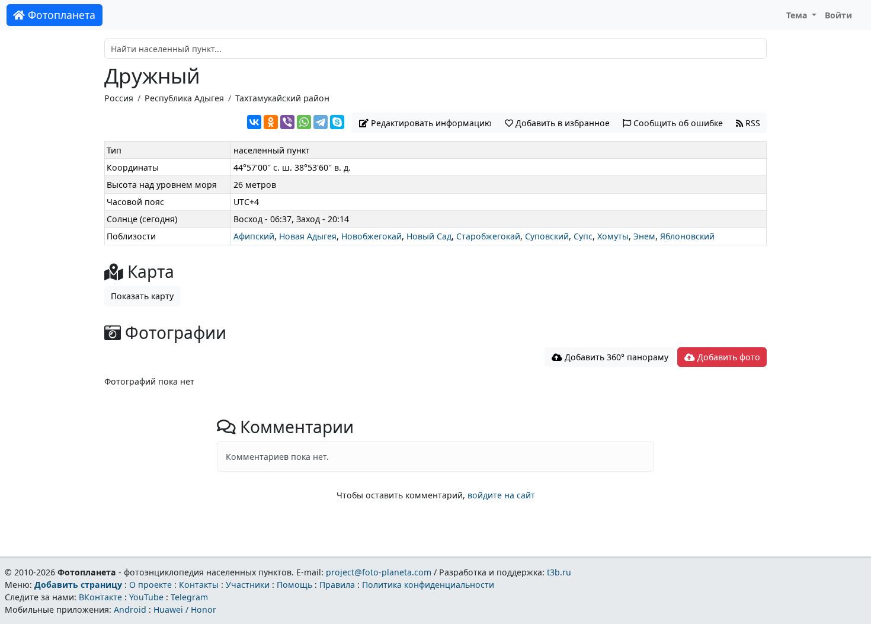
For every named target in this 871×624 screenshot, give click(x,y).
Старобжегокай (488, 236)
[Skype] (337, 122)
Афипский (253, 236)
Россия (118, 98)
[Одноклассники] (271, 122)
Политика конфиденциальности (428, 584)
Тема (798, 15)
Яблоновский (687, 236)
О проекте (150, 584)
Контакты (199, 584)
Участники (248, 584)
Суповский (547, 236)
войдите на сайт (501, 495)
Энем (644, 236)
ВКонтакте (100, 597)
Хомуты (613, 236)
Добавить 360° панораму (615, 357)
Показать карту (142, 296)
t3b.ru (559, 572)
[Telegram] (320, 122)
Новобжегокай (371, 236)
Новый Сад (428, 236)
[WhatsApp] (304, 122)
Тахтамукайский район (282, 98)
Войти (838, 15)
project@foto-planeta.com (378, 572)
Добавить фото (727, 357)
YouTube (146, 597)
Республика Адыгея (184, 98)
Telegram (189, 597)
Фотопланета (60, 15)
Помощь (294, 584)
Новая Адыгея (308, 236)
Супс (583, 236)
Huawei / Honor (184, 609)
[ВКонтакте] (254, 122)
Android (130, 609)
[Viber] (287, 122)
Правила (337, 584)
